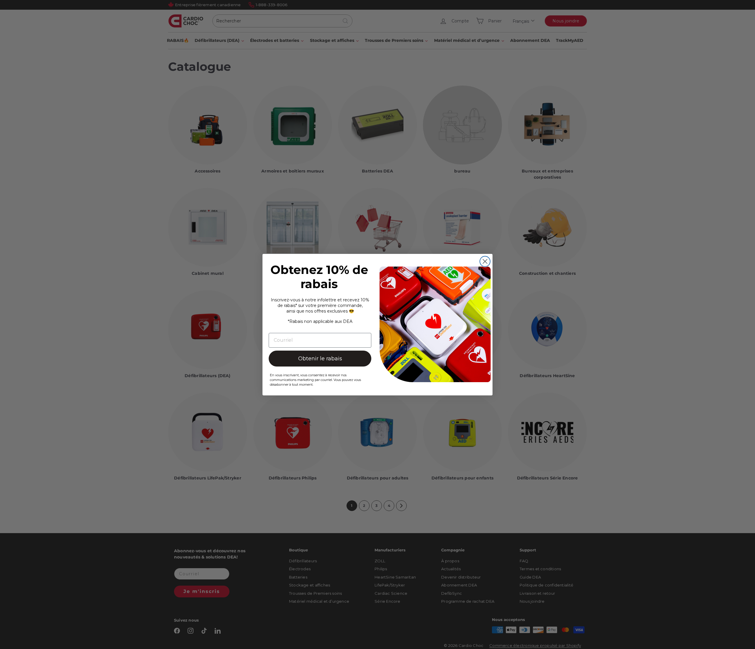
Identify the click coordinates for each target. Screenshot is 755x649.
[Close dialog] (485, 261)
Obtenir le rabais (320, 358)
